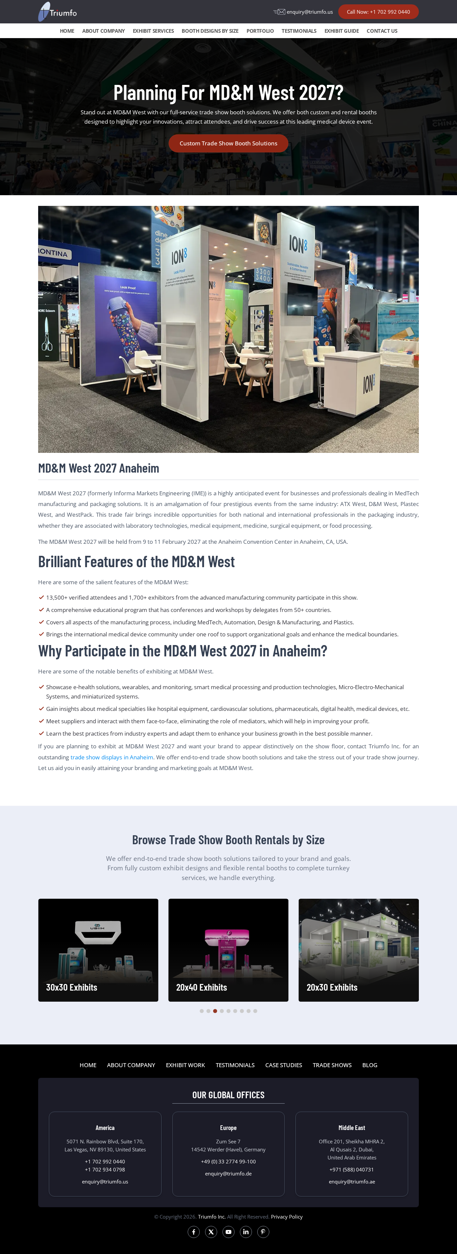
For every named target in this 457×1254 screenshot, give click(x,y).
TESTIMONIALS (299, 30)
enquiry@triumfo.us (310, 11)
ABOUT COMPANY (103, 30)
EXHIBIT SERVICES (153, 30)
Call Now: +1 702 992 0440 (378, 11)
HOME (67, 30)
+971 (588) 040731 (352, 1169)
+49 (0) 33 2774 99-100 (228, 1161)
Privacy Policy (287, 1216)
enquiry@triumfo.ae (352, 1181)
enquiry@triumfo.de (228, 1173)
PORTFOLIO (260, 30)
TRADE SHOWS (332, 1065)
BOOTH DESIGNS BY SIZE (210, 30)
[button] (202, 1011)
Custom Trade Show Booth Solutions (228, 143)
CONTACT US (382, 30)
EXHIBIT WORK (185, 1065)
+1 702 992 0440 (105, 1161)
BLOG (369, 1065)
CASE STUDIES (283, 1065)
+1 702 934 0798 (105, 1169)
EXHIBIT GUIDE (342, 30)
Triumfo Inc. (212, 1216)
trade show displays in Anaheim (112, 757)
